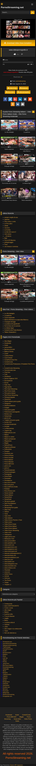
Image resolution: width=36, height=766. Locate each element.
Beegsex (5, 672)
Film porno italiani (9, 393)
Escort (6, 382)
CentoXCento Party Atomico (13, 330)
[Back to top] (31, 761)
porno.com (7, 466)
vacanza (7, 228)
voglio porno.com (9, 536)
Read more (17, 77)
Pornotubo (7, 478)
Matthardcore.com (9, 432)
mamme (6, 624)
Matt (5, 238)
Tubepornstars (7, 674)
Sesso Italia (17, 719)
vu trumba (7, 230)
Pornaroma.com (7, 641)
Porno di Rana (8, 455)
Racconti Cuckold (9, 482)
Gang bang (7, 416)
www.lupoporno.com (10, 549)
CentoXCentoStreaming (9, 643)
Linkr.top (5, 658)
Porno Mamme (8, 461)
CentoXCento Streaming (12, 368)
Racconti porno (9, 484)
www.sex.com (8, 559)
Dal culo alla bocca (10, 633)
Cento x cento (8, 608)
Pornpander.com (7, 696)
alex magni (7, 610)
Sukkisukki (6, 669)
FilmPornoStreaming (8, 694)
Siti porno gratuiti (9, 501)
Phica (4, 656)
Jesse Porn (6, 663)
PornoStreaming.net (12, 7)
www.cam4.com (9, 545)
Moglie (6, 443)
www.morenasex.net (10, 551)
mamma (6, 219)
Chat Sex (7, 372)
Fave (6, 244)
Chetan (11, 765)
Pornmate (5, 691)
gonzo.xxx (7, 418)
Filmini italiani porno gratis (12, 401)
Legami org (7, 430)
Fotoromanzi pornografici (12, 412)
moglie (6, 618)
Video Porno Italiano (10, 528)
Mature (6, 434)
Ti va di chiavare (9, 616)
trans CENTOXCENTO (11, 606)
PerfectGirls (8, 449)
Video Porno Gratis (10, 524)
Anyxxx (5, 680)
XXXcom (7, 578)
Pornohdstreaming (8, 667)
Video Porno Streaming (11, 530)
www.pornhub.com (10, 555)
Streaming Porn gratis (11, 507)
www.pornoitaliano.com (11, 557)
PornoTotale (8, 476)
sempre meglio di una (11, 217)
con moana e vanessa (11, 246)
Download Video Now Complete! (19, 43)
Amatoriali (24, 88)
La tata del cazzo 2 (10, 232)
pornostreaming (21, 81)
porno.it (6, 468)
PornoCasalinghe (9, 472)
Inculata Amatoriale (10, 424)
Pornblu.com (6, 687)
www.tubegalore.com (11, 563)
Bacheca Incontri (9, 349)
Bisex (6, 620)
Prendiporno (8, 480)
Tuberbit (5, 676)
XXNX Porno (8, 574)
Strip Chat (7, 509)
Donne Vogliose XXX (11, 378)
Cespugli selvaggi (10, 321)
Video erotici (8, 522)
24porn (5, 660)
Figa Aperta (8, 387)
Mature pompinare (10, 439)
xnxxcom (7, 572)
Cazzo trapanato (9, 317)
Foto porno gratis (9, 409)
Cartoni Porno (8, 355)
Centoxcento (8, 603)
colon (6, 626)
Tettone (6, 511)
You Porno (7, 580)
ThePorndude (6, 647)
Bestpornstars (7, 652)
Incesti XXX (8, 422)
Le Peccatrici (8, 223)
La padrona (7, 315)
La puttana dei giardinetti (12, 324)
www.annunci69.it (9, 541)
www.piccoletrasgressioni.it (12, 553)
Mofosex (5, 689)
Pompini (7, 451)
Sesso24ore (8, 497)
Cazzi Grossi (8, 357)
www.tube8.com (9, 561)
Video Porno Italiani (10, 526)
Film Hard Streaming (10, 389)
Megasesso (8, 441)
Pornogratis (8, 474)
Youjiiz (6, 582)
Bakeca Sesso (8, 351)
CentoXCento (8, 362)
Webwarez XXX (9, 538)
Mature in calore (9, 437)
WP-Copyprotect (19, 765)
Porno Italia (11, 92)
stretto (6, 225)
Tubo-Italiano (8, 518)
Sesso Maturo (8, 495)
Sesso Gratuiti (8, 493)
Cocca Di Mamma (9, 240)
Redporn (5, 654)
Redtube (7, 489)
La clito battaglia (9, 313)
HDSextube (6, 692)
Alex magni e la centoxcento (13, 628)
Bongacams (6, 681)
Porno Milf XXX (9, 464)
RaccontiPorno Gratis (11, 486)
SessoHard (7, 499)
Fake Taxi (7, 385)
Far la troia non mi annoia (12, 326)
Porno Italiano (8, 459)
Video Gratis (13, 88)
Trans (6, 514)
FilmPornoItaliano (9, 405)
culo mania (7, 234)
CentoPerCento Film (10, 360)
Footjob (6, 407)
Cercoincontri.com (10, 370)
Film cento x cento (10, 221)
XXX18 (6, 576)
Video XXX (7, 532)
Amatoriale (7, 343)
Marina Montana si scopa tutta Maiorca (16, 319)
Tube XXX (7, 516)
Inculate (6, 426)
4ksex (4, 671)
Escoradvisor (8, 380)
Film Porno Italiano (8, 665)
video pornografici (24, 92)
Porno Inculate (8, 457)
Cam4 (6, 353)
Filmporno (7, 403)
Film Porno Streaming (11, 395)
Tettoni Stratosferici (10, 332)
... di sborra (7, 236)
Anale (6, 345)
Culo (5, 374)
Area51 (5, 650)
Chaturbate (6, 685)
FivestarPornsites (8, 649)
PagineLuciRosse (9, 447)
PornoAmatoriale (9, 470)
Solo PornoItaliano (10, 503)
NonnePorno (8, 445)
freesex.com (8, 414)
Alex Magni (7, 341)
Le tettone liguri (9, 328)
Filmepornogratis (9, 397)
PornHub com (8, 453)
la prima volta (8, 614)
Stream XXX (8, 505)
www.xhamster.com (10, 566)
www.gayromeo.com (10, 547)
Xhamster (7, 570)
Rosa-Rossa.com (9, 491)
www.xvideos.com (10, 568)
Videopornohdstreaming (9, 645)
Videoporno (8, 534)
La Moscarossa (9, 428)
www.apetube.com (10, 543)
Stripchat (5, 683)
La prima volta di (9, 622)
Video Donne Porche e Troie (13, 520)
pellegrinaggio (8, 242)
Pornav (5, 661)
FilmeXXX (7, 399)
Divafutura (7, 376)
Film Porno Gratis (9, 391)
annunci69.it (8, 347)
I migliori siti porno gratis (11, 420)
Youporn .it (7, 584)
